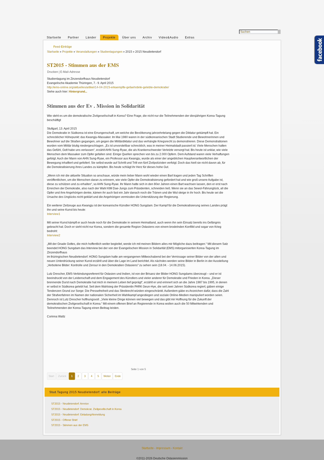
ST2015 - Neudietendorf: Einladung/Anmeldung (78, 414)
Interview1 (53, 214)
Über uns (129, 37)
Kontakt (177, 448)
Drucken (52, 72)
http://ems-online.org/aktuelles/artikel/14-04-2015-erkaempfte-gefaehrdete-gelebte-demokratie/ (108, 87)
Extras (189, 37)
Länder (91, 37)
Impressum (163, 448)
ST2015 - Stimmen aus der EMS (69, 425)
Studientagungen (111, 51)
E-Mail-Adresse (70, 72)
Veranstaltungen (86, 51)
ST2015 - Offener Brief (64, 419)
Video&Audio (168, 37)
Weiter (107, 376)
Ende (118, 376)
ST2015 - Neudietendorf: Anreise (70, 403)
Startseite (54, 37)
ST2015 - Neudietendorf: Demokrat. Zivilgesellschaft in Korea (86, 409)
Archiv (147, 37)
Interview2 (53, 235)
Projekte (109, 37)
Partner (73, 37)
